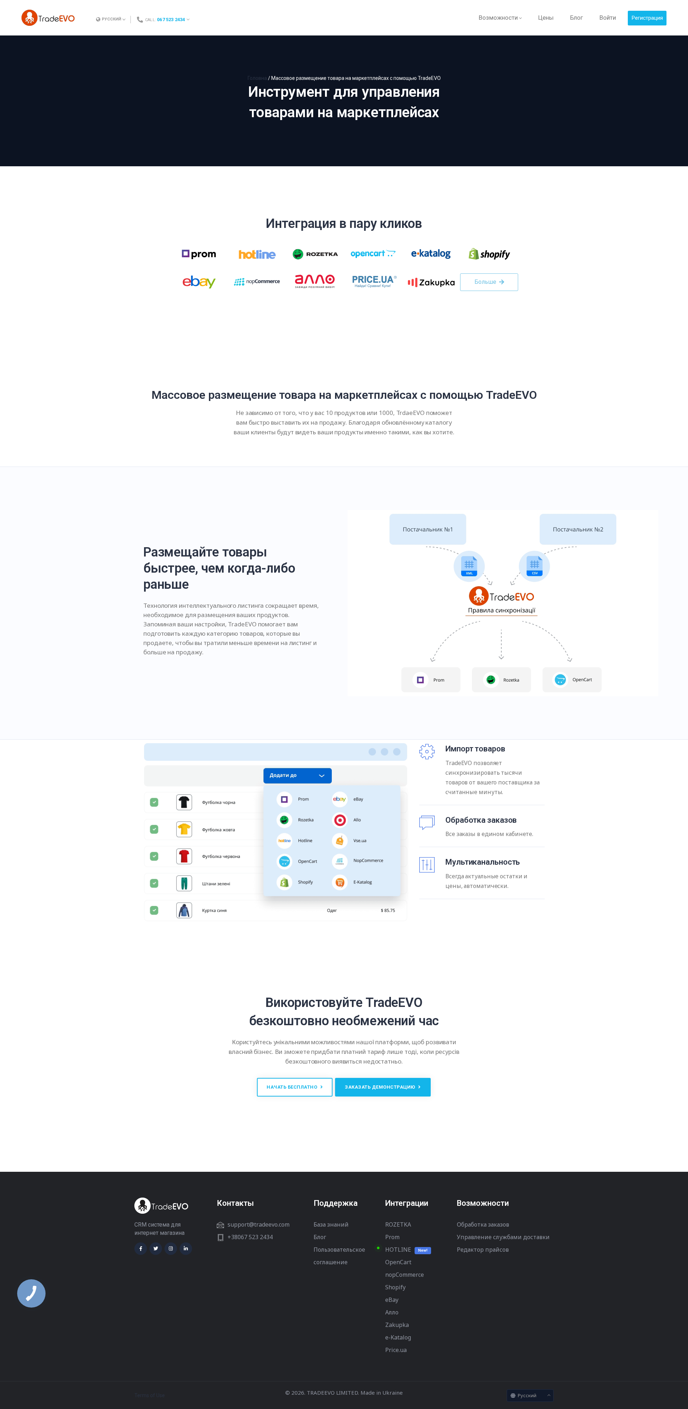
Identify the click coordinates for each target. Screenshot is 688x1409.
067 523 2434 (171, 19)
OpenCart (398, 1262)
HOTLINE (398, 1249)
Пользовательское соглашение (339, 1256)
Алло (391, 1312)
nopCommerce (404, 1275)
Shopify (395, 1287)
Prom (392, 1237)
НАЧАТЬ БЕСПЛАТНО (293, 1087)
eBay (391, 1300)
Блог (320, 1237)
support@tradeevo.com (259, 1224)
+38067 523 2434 (250, 1237)
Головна (257, 78)
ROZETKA (398, 1224)
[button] (489, 282)
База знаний (331, 1224)
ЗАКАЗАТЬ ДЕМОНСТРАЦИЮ (380, 1087)
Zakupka (397, 1325)
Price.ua (396, 1350)
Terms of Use (149, 1395)
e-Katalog (398, 1337)
